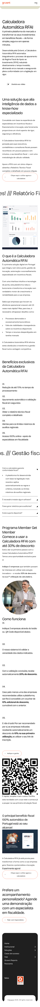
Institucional (9, 947)
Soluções (8, 950)
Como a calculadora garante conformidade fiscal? (13, 469)
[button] (15, 84)
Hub (6, 957)
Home (6, 943)
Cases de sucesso (11, 953)
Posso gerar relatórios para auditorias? (17, 506)
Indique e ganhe (13, 753)
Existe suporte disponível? (12, 513)
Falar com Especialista (15, 920)
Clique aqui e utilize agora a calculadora (21, 176)
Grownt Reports (10, 960)
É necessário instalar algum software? (16, 500)
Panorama (8, 963)
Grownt (11, 1000)
